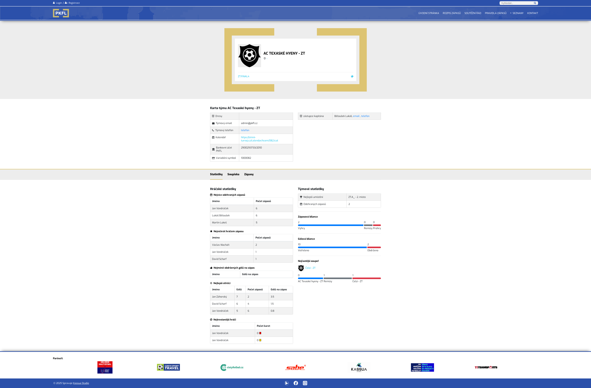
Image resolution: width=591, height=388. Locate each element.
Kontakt (532, 13)
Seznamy (518, 13)
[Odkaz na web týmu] (351, 76)
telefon (245, 130)
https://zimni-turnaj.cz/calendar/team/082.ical (259, 139)
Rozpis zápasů (452, 13)
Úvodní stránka (428, 13)
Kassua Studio (81, 383)
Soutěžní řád (472, 13)
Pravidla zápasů (496, 13)
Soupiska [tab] (233, 174)
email (356, 116)
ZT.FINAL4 (243, 76)
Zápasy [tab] (248, 174)
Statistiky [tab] (216, 174)
